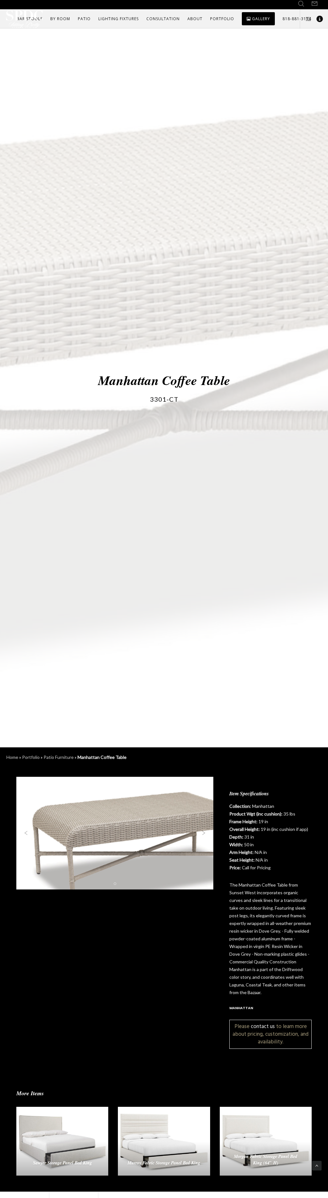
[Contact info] (317, 18)
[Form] (314, 4)
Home (12, 757)
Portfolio (31, 757)
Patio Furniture (59, 757)
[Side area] (306, 18)
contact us (263, 1026)
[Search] (301, 4)
